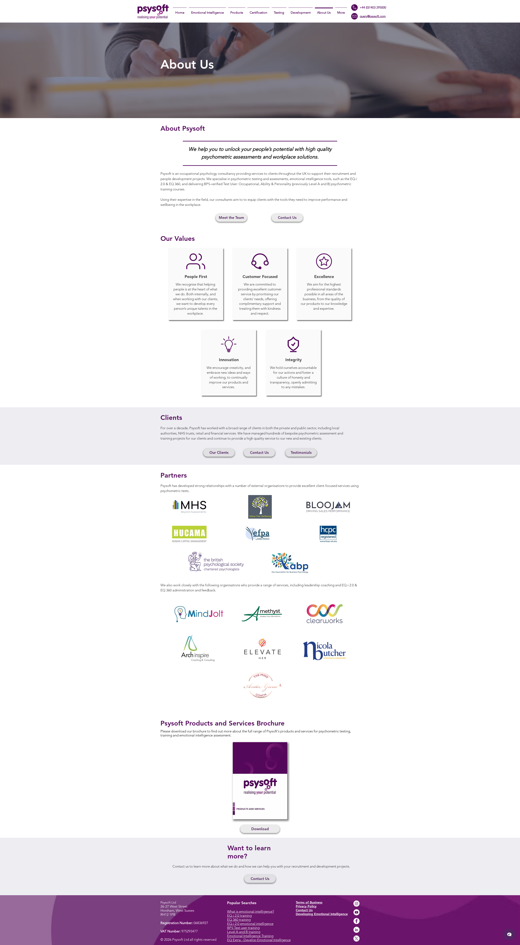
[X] (356, 938)
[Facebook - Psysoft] (356, 921)
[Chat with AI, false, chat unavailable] (509, 934)
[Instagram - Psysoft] (356, 903)
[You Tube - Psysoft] (356, 912)
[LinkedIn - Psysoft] (356, 930)
